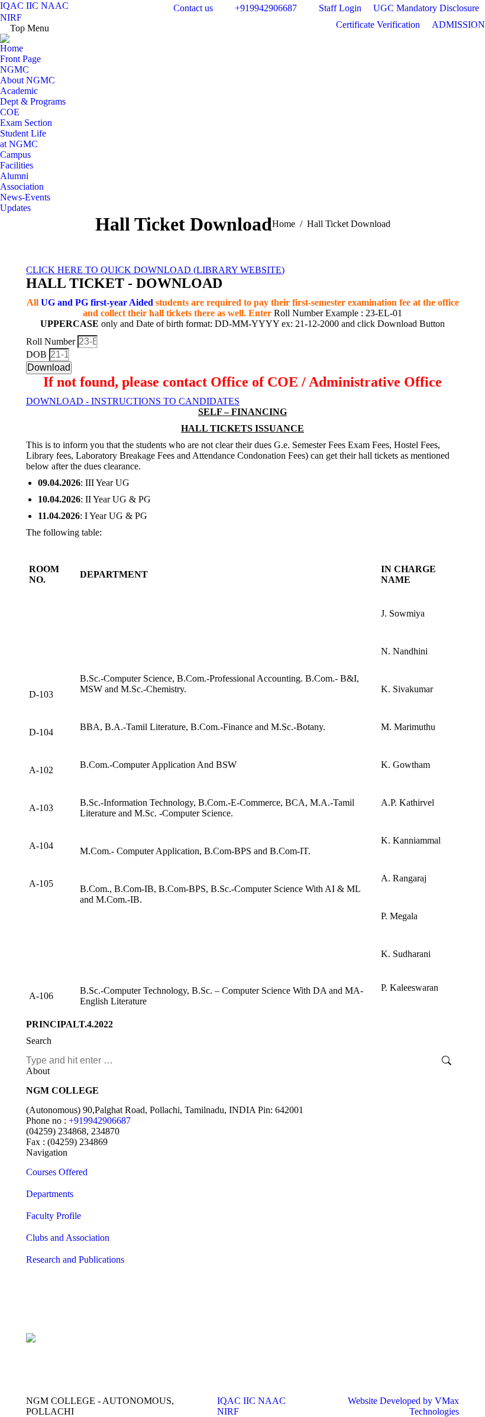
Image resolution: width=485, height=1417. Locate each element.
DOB (37, 354)
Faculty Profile (53, 1216)
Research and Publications (75, 1259)
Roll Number (51, 341)
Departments (49, 1194)
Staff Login (340, 8)
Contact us (193, 8)
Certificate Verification (378, 25)
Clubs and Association (67, 1238)
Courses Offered (57, 1172)
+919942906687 (266, 8)
